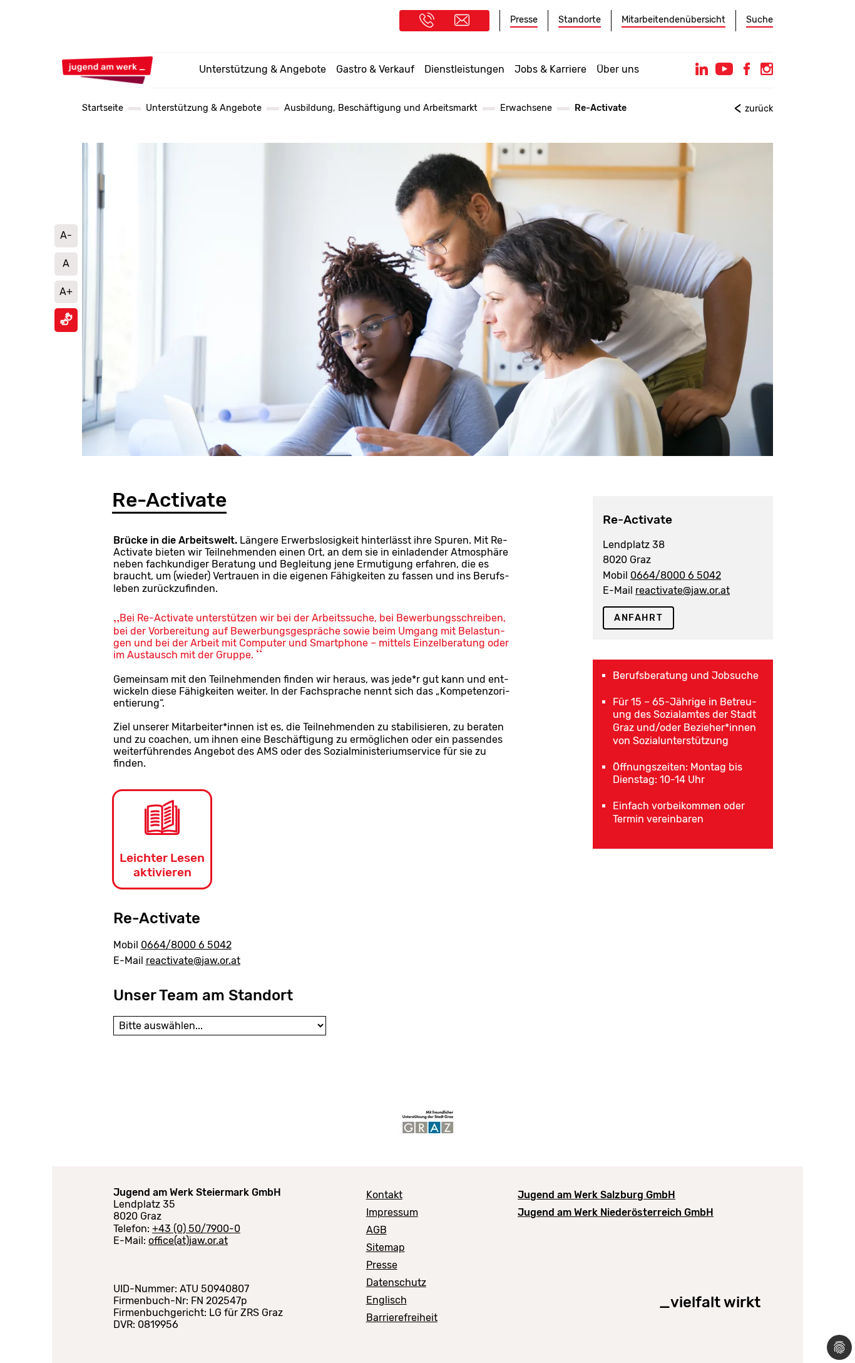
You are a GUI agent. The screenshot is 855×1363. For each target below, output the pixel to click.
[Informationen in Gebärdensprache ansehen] (66, 322)
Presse (524, 19)
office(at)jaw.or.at (188, 1240)
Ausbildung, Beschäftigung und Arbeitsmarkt (381, 108)
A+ (66, 292)
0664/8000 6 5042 (186, 945)
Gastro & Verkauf (375, 69)
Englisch (386, 1300)
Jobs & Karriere (550, 69)
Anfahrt (638, 618)
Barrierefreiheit (402, 1318)
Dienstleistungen (464, 69)
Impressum (392, 1212)
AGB (376, 1230)
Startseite (102, 108)
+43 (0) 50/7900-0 (196, 1229)
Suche (759, 19)
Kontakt (384, 1195)
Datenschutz (396, 1282)
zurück (759, 108)
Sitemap (385, 1247)
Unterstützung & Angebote (262, 69)
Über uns (617, 69)
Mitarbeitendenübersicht (673, 19)
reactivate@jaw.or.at (193, 961)
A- (66, 235)
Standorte (579, 19)
